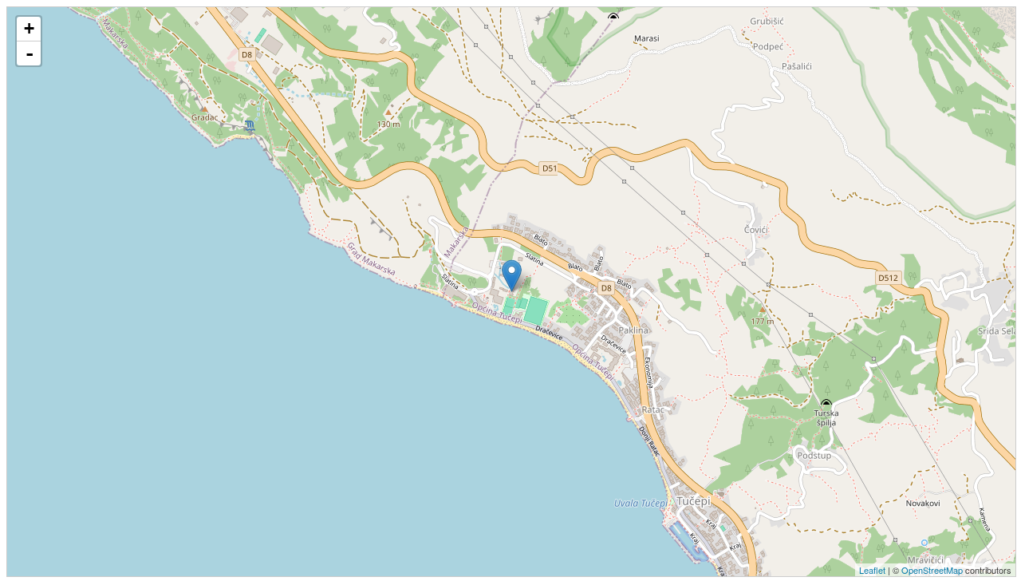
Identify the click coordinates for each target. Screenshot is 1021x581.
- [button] (29, 53)
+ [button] (29, 28)
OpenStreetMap (932, 569)
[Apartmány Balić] (512, 275)
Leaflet (872, 569)
